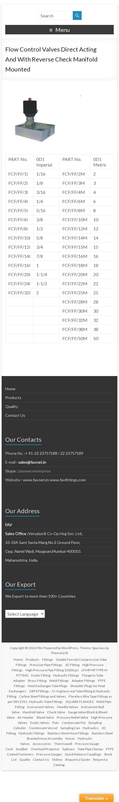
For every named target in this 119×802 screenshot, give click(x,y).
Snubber (22, 749)
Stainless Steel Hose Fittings (68, 733)
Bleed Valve (45, 717)
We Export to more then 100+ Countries (40, 596)
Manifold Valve (33, 712)
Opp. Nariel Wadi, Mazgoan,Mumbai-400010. (43, 551)
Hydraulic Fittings (66, 675)
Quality (11, 406)
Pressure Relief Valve (72, 717)
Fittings (47, 659)
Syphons (68, 749)
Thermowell (63, 744)
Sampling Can (70, 728)
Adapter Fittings (83, 680)
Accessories (42, 744)
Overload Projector (45, 749)
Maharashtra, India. (21, 560)
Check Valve (56, 712)
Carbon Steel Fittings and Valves (42, 696)
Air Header (25, 717)
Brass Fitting (37, 680)
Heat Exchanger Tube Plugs (48, 686)
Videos (57, 759)
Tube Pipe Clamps (90, 749)
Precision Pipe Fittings (46, 665)
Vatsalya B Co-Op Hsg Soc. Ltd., (44, 533)
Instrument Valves (40, 707)
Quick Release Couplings (83, 754)
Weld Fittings (59, 680)
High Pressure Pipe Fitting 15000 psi (52, 670)
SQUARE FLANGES (80, 702)
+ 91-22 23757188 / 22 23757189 (54, 453)
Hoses (70, 738)
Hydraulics (91, 728)
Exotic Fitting (40, 675)
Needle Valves (67, 707)
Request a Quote (77, 759)
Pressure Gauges (49, 754)
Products (13, 397)
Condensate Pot (74, 723)
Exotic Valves (40, 723)
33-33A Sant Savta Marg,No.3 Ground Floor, (42, 542)
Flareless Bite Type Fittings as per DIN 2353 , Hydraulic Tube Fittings (60, 699)
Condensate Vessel (43, 728)
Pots (55, 723)
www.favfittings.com (68, 479)
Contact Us (15, 415)
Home (10, 388)
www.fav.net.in (35, 479)
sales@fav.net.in (32, 462)
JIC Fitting (72, 665)
